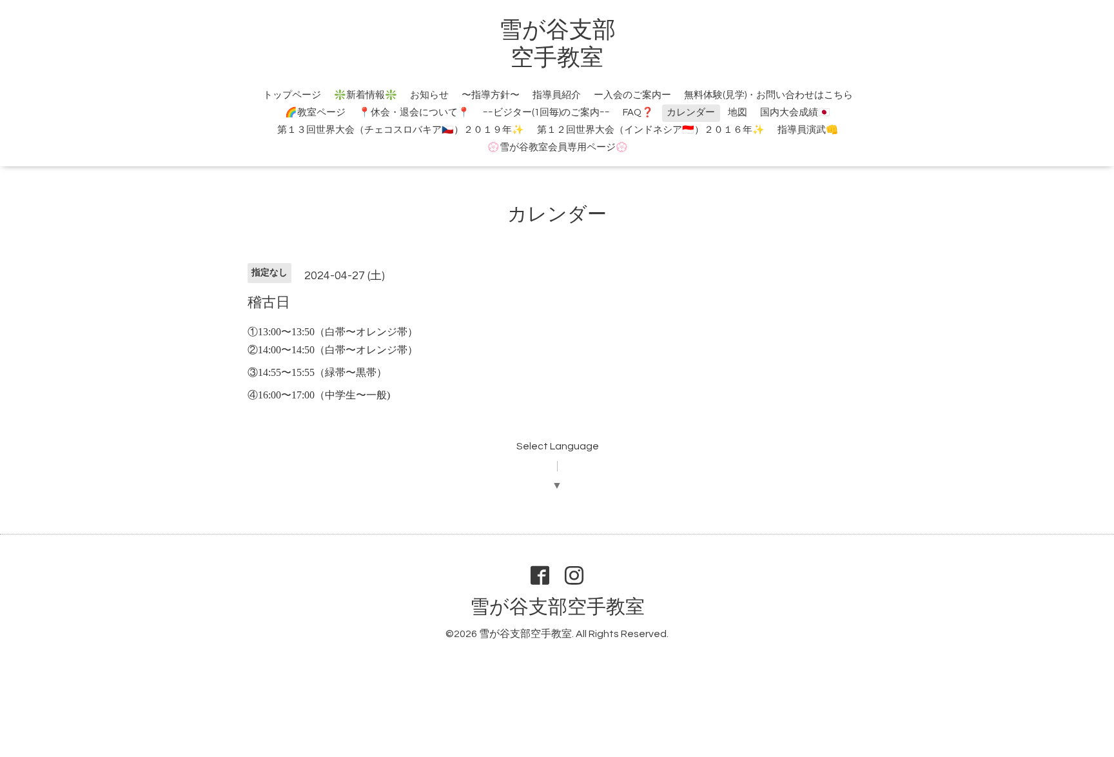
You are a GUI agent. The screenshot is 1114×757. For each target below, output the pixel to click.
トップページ (292, 95)
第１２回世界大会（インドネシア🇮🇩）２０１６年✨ (651, 130)
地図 (737, 112)
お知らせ (429, 95)
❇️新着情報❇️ (365, 95)
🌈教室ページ (315, 112)
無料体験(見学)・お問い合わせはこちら (768, 95)
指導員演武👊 (807, 130)
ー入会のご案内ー (632, 95)
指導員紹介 (557, 95)
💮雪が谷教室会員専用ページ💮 (557, 147)
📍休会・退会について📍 (414, 112)
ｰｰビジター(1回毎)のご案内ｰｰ (546, 112)
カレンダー (691, 112)
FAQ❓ (638, 112)
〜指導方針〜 (491, 95)
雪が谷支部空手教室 (557, 607)
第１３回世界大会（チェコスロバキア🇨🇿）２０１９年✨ (400, 130)
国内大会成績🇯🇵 (795, 112)
